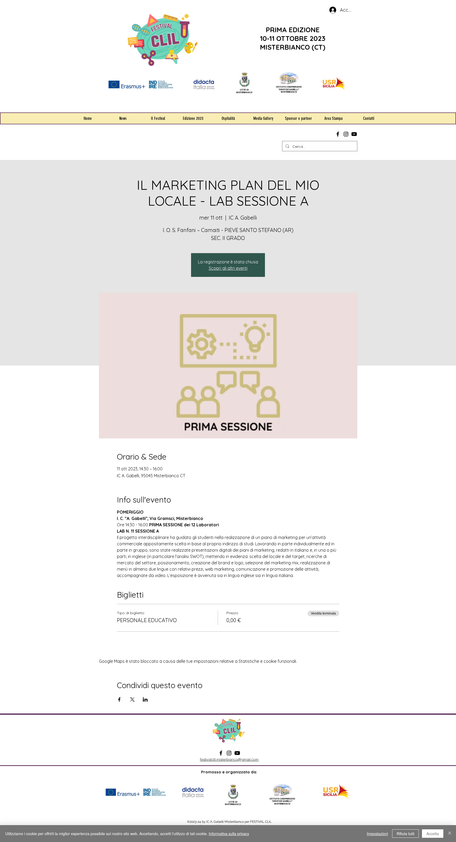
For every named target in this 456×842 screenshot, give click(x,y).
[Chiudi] (449, 833)
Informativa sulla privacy (229, 833)
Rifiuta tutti (405, 833)
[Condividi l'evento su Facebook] (119, 699)
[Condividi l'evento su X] (132, 699)
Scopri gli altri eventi (228, 268)
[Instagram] (346, 134)
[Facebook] (338, 134)
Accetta (432, 833)
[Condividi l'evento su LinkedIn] (145, 699)
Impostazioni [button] (377, 833)
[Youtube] (354, 134)
